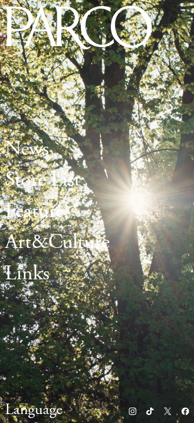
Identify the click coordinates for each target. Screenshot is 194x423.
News (27, 149)
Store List (43, 180)
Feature (34, 211)
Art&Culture (57, 242)
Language (33, 410)
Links (27, 273)
